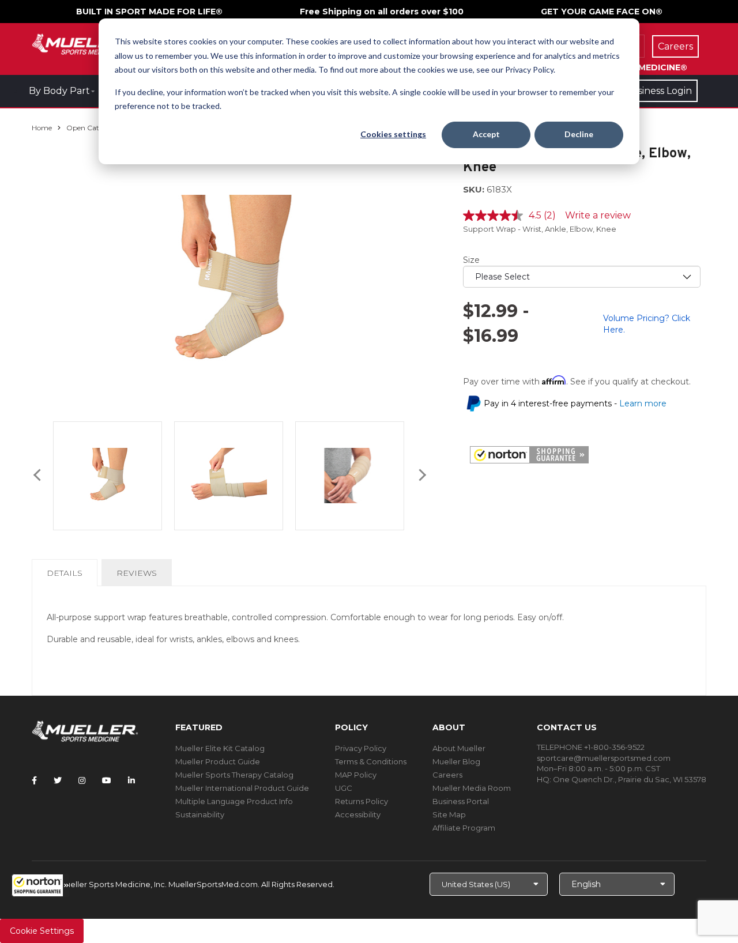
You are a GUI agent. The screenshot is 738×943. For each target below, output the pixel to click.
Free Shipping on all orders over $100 (382, 11)
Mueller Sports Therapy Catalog (234, 774)
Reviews (136, 573)
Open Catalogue (94, 127)
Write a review (598, 215)
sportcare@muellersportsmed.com (604, 758)
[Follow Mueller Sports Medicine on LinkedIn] (131, 780)
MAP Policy (355, 774)
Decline (578, 134)
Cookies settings (393, 134)
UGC (343, 788)
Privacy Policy (360, 748)
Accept (486, 134)
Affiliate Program (463, 827)
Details (67, 576)
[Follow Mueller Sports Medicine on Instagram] (81, 780)
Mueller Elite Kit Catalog (220, 748)
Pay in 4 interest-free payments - (575, 403)
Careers (447, 774)
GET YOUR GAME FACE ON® (601, 11)
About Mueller (458, 748)
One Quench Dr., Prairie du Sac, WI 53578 (629, 779)
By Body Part (59, 90)
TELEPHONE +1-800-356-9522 (591, 747)
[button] (40, 885)
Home (42, 127)
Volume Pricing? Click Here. (646, 324)
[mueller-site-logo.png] (85, 43)
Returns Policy (361, 801)
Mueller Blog (456, 761)
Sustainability (199, 814)
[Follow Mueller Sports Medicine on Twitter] (58, 780)
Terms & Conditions (370, 761)
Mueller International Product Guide (242, 788)
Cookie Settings (42, 931)
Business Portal (460, 801)
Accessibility (358, 814)
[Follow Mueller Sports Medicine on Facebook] (34, 780)
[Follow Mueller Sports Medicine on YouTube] (106, 780)
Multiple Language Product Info (234, 801)
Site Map (449, 814)
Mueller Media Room (471, 788)
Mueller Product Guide (217, 761)
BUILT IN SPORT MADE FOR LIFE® (149, 11)
